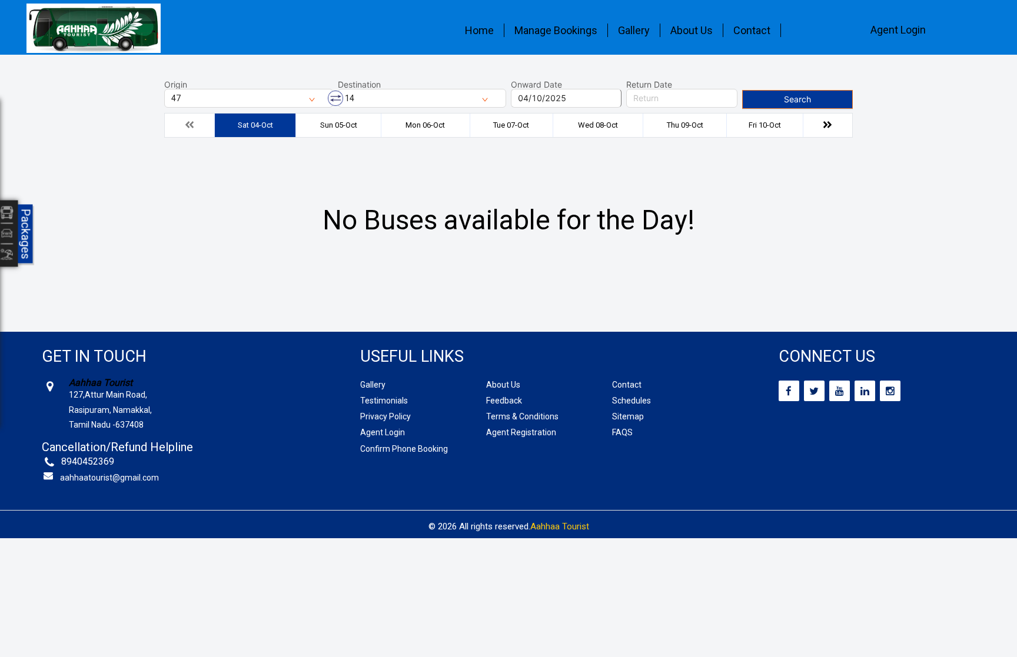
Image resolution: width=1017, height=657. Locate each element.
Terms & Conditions (522, 416)
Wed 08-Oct (598, 125)
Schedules (631, 400)
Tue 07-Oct (511, 125)
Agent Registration (521, 432)
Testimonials (384, 400)
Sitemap (628, 416)
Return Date (649, 85)
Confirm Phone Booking (404, 448)
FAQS (622, 432)
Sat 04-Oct (255, 125)
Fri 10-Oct (765, 125)
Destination (359, 85)
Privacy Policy (385, 416)
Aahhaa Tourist (559, 526)
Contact (751, 30)
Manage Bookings (555, 30)
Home (479, 30)
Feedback (504, 400)
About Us (691, 30)
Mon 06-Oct (425, 125)
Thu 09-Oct (685, 125)
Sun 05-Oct (338, 125)
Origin (175, 85)
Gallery (634, 30)
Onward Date (536, 85)
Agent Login (898, 30)
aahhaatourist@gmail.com (109, 477)
